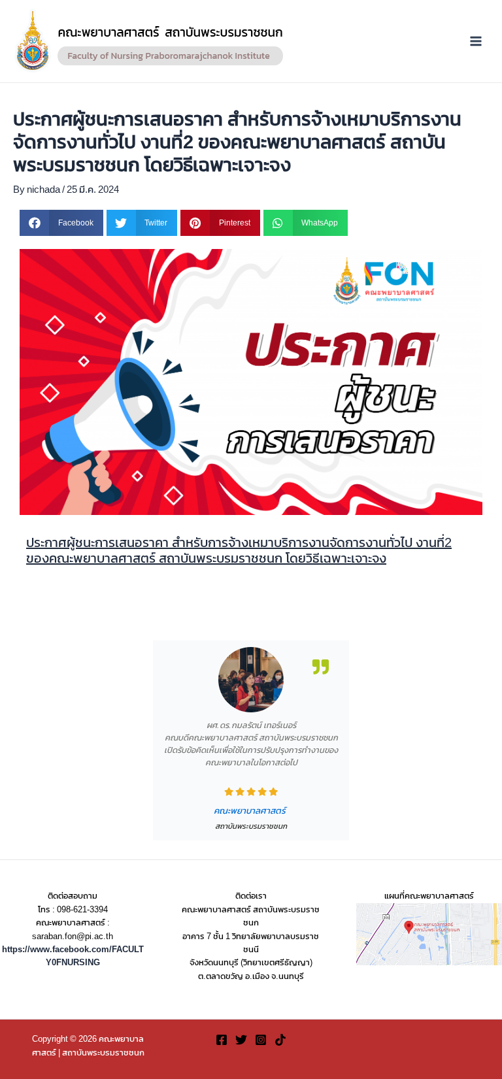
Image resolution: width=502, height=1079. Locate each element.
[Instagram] (261, 1040)
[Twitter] (241, 1040)
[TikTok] (280, 1040)
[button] (61, 223)
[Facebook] (221, 1040)
